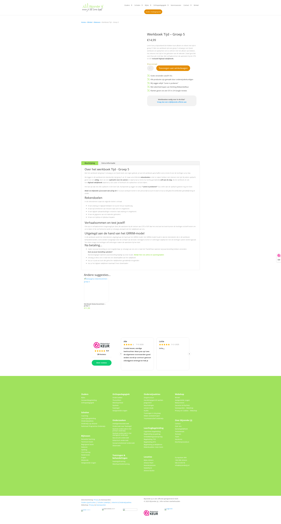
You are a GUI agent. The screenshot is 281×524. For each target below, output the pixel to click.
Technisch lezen (87, 442)
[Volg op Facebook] (177, 472)
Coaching (84, 416)
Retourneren (179, 403)
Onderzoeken (117, 397)
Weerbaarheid (118, 403)
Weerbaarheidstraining (121, 464)
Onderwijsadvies (87, 421)
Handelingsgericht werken (153, 400)
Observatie (117, 445)
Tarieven (178, 434)
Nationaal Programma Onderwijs (93, 426)
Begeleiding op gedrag (152, 434)
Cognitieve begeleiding (152, 431)
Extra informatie (108, 163)
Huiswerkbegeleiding (89, 400)
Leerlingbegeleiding (88, 418)
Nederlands (85, 455)
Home (83, 22)
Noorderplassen (150, 465)
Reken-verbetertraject (152, 416)
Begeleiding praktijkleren (153, 444)
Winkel (196, 5)
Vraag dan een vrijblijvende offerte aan (171, 102)
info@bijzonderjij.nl (182, 465)
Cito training (85, 452)
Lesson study (148, 408)
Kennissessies (176, 5)
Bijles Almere (148, 460)
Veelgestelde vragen (88, 463)
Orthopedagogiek (159, 5)
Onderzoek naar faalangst (122, 426)
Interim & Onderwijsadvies (121, 502)
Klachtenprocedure (182, 442)
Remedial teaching (88, 439)
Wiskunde (84, 460)
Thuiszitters (117, 400)
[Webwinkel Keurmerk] (151, 515)
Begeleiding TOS (150, 439)
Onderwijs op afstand (89, 424)
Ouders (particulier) (88, 502)
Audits (146, 411)
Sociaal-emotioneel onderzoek (124, 443)
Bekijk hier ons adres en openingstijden (149, 255)
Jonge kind (147, 403)
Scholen (137, 5)
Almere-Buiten (149, 471)
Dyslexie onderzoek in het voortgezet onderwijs (122, 434)
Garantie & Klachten (182, 405)
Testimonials (179, 431)
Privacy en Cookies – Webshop (186, 411)
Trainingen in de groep (152, 413)
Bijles (147, 5)
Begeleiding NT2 (150, 442)
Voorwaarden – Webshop (184, 408)
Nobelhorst (148, 468)
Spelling (84, 450)
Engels (83, 457)
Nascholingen (149, 405)
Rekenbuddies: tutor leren (153, 447)
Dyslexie (116, 405)
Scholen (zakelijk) (103, 502)
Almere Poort (148, 463)
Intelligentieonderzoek (121, 424)
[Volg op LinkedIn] (182, 472)
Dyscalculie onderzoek (121, 438)
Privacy (96, 500)
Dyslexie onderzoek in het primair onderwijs (122, 430)
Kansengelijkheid (181, 429)
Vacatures (178, 439)
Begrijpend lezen (87, 444)
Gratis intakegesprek (153, 12)
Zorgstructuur (149, 397)
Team (177, 437)
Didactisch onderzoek (120, 440)
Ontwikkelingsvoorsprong (153, 437)
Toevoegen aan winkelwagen (173, 68)
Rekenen (97, 22)
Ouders (127, 5)
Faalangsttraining (119, 461)
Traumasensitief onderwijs (153, 418)
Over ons (178, 426)
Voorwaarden (101, 505)
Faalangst (116, 408)
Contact (186, 5)
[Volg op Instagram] (188, 472)
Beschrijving (90, 163)
